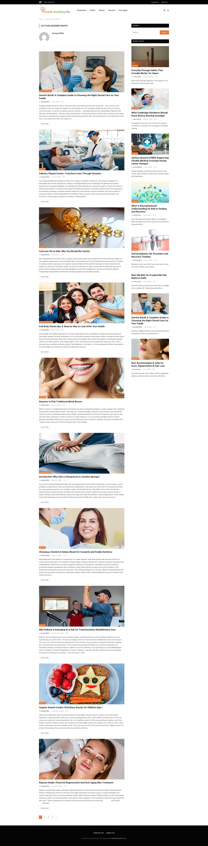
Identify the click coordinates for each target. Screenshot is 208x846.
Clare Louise (137, 119)
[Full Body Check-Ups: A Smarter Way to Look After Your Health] (81, 303)
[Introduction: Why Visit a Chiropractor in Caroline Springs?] (81, 453)
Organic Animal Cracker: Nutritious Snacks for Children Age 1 (70, 707)
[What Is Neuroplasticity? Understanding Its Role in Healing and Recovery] (150, 192)
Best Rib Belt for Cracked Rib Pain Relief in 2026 (149, 276)
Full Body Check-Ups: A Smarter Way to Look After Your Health (72, 326)
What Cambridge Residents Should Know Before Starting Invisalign (149, 114)
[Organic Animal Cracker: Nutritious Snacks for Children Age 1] (81, 684)
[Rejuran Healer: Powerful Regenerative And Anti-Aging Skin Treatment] (81, 759)
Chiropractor (45, 472)
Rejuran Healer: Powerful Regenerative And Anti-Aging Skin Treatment (76, 782)
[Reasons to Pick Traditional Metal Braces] (81, 378)
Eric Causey (137, 369)
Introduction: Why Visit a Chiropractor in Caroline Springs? (69, 476)
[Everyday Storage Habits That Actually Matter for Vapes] (150, 56)
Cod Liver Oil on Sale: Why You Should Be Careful (64, 251)
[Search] (164, 10)
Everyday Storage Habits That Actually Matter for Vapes (147, 72)
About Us (165, 2)
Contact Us (155, 2)
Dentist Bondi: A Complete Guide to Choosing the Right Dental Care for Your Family (79, 97)
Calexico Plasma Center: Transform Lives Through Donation (70, 173)
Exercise (111, 10)
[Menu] (40, 2)
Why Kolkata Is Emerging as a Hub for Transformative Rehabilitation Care (77, 629)
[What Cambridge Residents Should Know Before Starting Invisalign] (150, 99)
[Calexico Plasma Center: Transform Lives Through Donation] (81, 150)
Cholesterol (81, 10)
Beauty (102, 10)
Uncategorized (45, 91)
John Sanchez (137, 167)
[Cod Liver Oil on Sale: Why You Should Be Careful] (81, 227)
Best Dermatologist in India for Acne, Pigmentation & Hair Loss (148, 364)
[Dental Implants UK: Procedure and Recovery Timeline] (150, 240)
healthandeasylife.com (118, 838)
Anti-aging (123, 10)
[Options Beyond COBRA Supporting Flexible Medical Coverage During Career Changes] (150, 144)
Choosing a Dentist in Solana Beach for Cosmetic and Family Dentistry (75, 552)
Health (92, 10)
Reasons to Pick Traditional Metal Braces (60, 401)
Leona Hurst (137, 76)
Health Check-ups (46, 322)
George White (58, 33)
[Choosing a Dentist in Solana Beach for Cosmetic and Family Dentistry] (81, 528)
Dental (42, 397)
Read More (45, 124)
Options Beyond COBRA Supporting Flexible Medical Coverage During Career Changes (150, 161)
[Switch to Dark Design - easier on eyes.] (168, 10)
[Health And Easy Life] (55, 10)
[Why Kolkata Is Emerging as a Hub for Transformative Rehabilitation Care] (81, 606)
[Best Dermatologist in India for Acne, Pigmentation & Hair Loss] (150, 349)
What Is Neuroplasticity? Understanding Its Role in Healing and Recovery (149, 209)
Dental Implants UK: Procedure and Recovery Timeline (149, 255)
